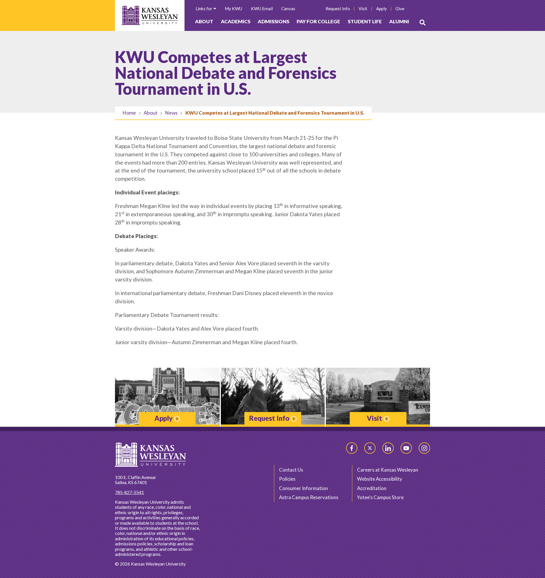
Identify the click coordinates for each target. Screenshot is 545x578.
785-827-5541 (129, 492)
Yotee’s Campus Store (380, 497)
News (171, 113)
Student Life (365, 21)
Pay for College (318, 21)
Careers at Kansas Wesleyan (387, 470)
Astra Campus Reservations (308, 497)
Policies (287, 479)
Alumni (399, 21)
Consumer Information (303, 488)
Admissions (273, 21)
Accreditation (371, 488)
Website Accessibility (379, 479)
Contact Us (291, 470)
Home (129, 113)
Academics (235, 21)
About (204, 21)
